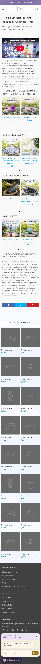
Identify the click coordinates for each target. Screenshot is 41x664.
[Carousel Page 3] (21, 130)
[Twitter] (8, 630)
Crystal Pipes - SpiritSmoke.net (14, 586)
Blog (4, 583)
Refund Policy (7, 605)
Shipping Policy (8, 601)
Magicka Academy (9, 572)
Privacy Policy (7, 608)
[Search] (35, 9)
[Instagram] (13, 630)
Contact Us (6, 598)
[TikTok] (27, 630)
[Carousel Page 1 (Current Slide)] (19, 170)
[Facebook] (3, 630)
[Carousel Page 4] (23, 130)
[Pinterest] (17, 630)
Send (35, 653)
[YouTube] (22, 630)
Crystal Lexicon (8, 575)
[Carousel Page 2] (21, 170)
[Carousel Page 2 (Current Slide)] (19, 130)
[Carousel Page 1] (17, 130)
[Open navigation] (3, 9)
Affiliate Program (8, 579)
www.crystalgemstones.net (12, 29)
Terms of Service (8, 612)
